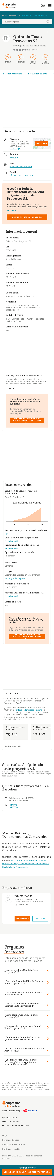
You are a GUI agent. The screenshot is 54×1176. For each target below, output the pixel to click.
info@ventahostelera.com (21, 175)
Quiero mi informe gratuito (27, 217)
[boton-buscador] (48, 21)
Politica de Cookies (10, 1140)
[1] (14, 50)
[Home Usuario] (43, 5)
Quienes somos (9, 1118)
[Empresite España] (10, 5)
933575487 (15, 157)
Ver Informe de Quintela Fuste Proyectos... (27, 1172)
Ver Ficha (40, 918)
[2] (17, 50)
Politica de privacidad (11, 1149)
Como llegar (15, 148)
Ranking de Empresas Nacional (29, 710)
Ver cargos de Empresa (15, 578)
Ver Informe (22, 918)
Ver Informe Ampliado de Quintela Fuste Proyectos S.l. (27, 420)
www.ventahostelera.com (21, 167)
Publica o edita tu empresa (15, 1125)
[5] (25, 50)
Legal (4, 1135)
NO (6, 534)
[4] (23, 50)
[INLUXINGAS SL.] (8, 899)
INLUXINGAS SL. (24, 896)
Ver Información (12, 541)
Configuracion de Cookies (13, 1144)
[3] (20, 50)
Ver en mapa (41, 144)
